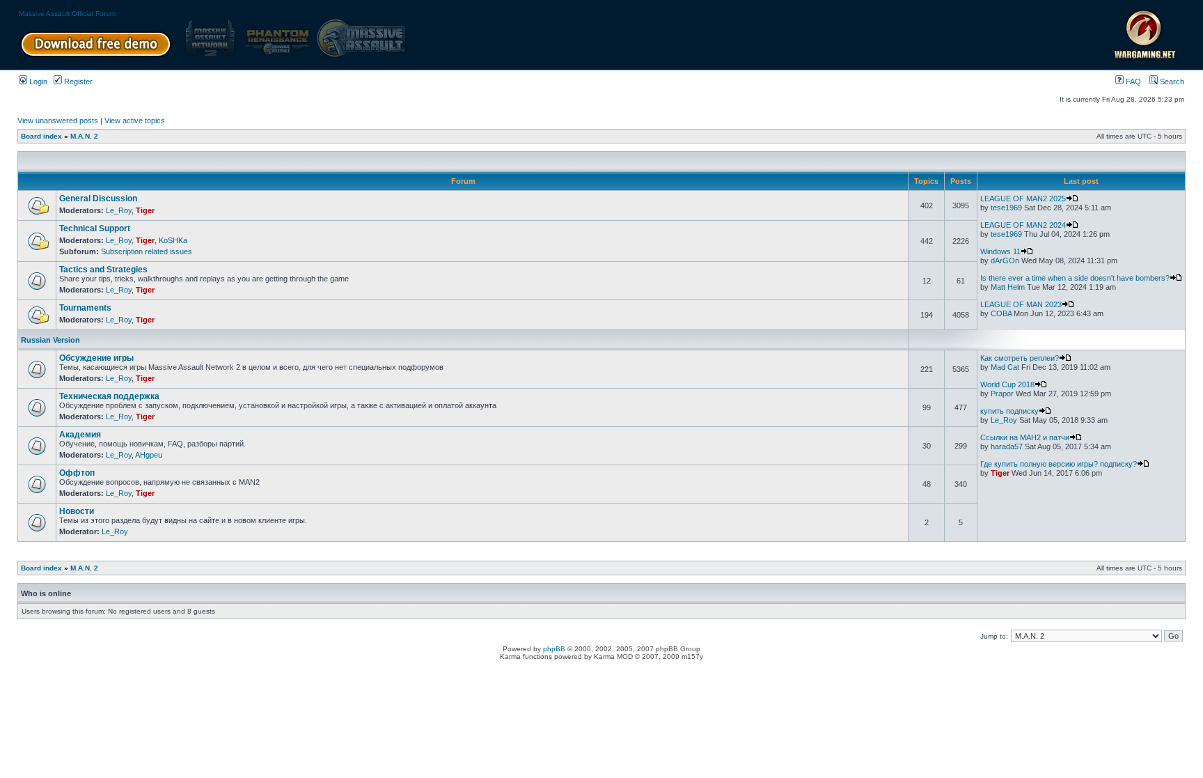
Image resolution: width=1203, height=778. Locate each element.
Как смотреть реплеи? (1019, 358)
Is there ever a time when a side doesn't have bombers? (1075, 278)
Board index (41, 136)
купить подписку (1009, 411)
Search (1171, 81)
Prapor (1002, 393)
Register (77, 81)
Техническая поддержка (109, 396)
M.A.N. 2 (84, 136)
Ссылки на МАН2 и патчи (1024, 437)
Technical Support (94, 228)
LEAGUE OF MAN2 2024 (1023, 225)
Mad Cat (1005, 367)
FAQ (1132, 81)
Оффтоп (77, 473)
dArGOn (1005, 260)
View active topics (134, 120)
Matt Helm (1008, 287)
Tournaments (85, 308)
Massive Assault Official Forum (67, 13)
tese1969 (1006, 207)
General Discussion (98, 198)
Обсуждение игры (96, 358)
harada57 (1007, 446)
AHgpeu (148, 455)
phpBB (554, 649)
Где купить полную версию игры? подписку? (1058, 464)
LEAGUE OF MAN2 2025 (1023, 198)
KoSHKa (173, 240)
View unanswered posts (57, 120)
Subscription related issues (146, 251)
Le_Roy (119, 210)
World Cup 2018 (1007, 384)
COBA (1001, 313)
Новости (76, 511)
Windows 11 (1000, 251)
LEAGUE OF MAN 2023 (1021, 304)
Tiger (145, 210)
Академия (80, 434)
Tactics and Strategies (103, 269)
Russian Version (50, 340)
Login (37, 81)
